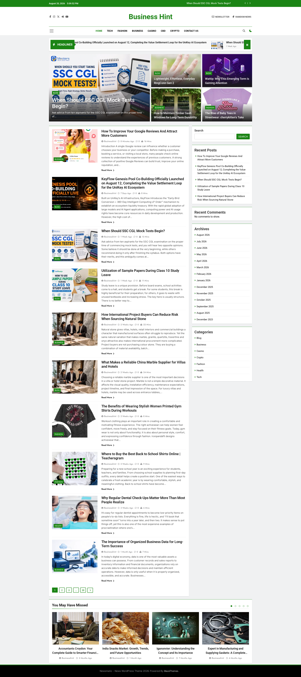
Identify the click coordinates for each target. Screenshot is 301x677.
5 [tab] (247, 606)
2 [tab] (235, 606)
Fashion (122, 31)
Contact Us (191, 31)
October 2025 (204, 299)
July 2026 (201, 241)
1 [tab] (231, 606)
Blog (55, 92)
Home (99, 31)
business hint (150, 17)
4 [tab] (243, 606)
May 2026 (202, 254)
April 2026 (202, 261)
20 (83, 590)
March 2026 (203, 267)
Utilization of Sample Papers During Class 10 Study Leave (201, 3)
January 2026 (203, 280)
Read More (106, 170)
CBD (163, 31)
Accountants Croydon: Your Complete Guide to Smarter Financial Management (75, 653)
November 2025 (205, 293)
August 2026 (203, 235)
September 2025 (205, 306)
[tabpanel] (75, 636)
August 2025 (203, 313)
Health (58, 525)
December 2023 (205, 319)
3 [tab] (239, 606)
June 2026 (202, 248)
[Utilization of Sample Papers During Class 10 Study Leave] (242, 46)
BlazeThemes (171, 671)
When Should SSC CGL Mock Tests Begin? (208, 42)
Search (198, 130)
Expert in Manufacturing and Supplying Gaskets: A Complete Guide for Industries (225, 653)
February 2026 (204, 274)
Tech (110, 31)
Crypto (174, 31)
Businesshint (110, 141)
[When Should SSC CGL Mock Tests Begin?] (175, 46)
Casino (152, 31)
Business (137, 31)
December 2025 (205, 287)
